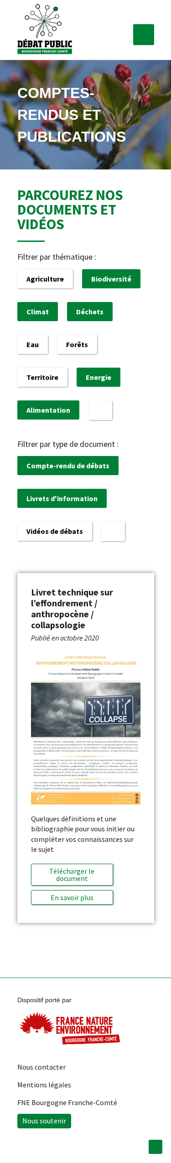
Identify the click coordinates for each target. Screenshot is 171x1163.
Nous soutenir (44, 1120)
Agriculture (45, 278)
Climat (37, 311)
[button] (143, 34)
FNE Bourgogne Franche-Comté (67, 1102)
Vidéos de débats (54, 531)
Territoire (42, 377)
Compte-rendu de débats (67, 465)
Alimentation (48, 410)
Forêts (77, 344)
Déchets (90, 311)
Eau (32, 344)
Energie (98, 377)
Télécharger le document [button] (71, 874)
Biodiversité (111, 278)
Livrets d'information (62, 498)
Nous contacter (41, 1066)
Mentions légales (44, 1084)
